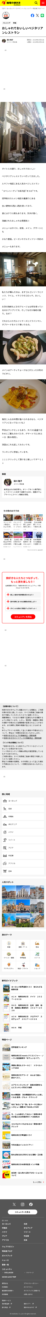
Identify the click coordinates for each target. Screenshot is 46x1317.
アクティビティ (9, 968)
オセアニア (12, 824)
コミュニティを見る (23, 616)
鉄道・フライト (23, 968)
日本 (10, 871)
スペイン (19, 8)
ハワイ (10, 832)
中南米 (10, 817)
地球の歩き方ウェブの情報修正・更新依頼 (20, 735)
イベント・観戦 (9, 958)
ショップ (37, 968)
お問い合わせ (28, 1294)
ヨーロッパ (10, 8)
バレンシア (27, 8)
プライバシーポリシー (31, 1283)
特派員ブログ (37, 8)
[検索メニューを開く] (36, 3)
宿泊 (37, 947)
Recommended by (32, 550)
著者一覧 (5, 1264)
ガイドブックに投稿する (32, 1291)
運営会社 (5, 1283)
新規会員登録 (8, 1272)
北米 (10, 809)
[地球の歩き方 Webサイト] (11, 2)
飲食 (8, 947)
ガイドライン (28, 1287)
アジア (10, 848)
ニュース (5, 1260)
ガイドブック (7, 1255)
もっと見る (37, 1182)
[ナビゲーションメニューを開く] (43, 3)
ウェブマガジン (8, 1246)
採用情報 (5, 1294)
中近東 (10, 856)
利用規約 (5, 1287)
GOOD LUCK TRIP (9, 1277)
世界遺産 (23, 958)
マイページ (30, 1272)
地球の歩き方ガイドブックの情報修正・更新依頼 (22, 738)
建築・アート (23, 947)
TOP (3, 8)
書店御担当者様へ (8, 1291)
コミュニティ (7, 1269)
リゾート (11, 840)
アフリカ (11, 863)
